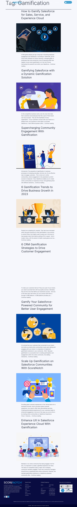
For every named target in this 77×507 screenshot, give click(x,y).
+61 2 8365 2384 (52, 493)
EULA (26, 492)
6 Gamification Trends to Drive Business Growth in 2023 (37, 190)
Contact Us (69, 2)
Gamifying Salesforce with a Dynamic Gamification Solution (38, 74)
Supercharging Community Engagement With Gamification (38, 131)
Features (45, 2)
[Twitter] (6, 497)
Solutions (50, 2)
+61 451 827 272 (52, 492)
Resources (57, 2)
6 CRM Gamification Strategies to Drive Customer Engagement (36, 248)
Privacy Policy (28, 493)
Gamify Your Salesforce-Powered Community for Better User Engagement (37, 305)
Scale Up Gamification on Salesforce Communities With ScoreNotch (37, 364)
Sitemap (26, 495)
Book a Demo (28, 486)
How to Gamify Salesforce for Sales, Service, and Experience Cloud (38, 15)
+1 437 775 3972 (52, 495)
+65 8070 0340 (52, 490)
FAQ (63, 2)
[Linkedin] (8, 497)
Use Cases (27, 487)
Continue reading (49, 123)
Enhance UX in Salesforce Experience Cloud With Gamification (37, 424)
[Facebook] (5, 497)
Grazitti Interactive (16, 485)
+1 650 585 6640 (52, 489)
